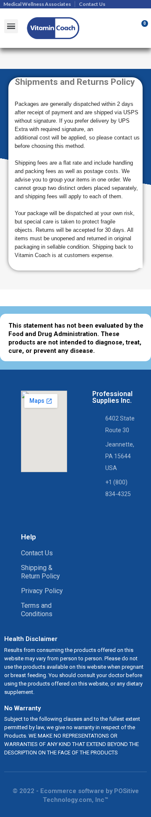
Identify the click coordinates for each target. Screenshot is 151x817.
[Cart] (140, 28)
